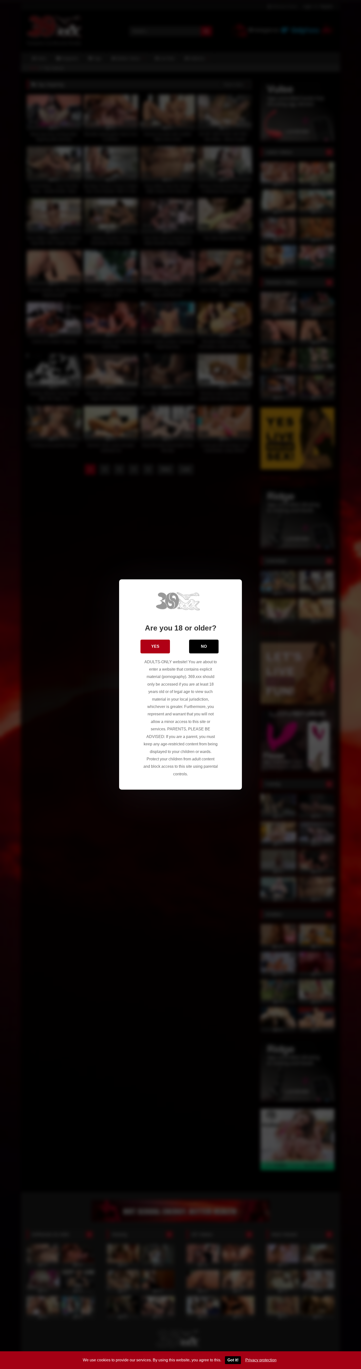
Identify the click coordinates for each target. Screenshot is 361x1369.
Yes (155, 646)
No (204, 646)
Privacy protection (261, 1360)
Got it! (232, 1360)
